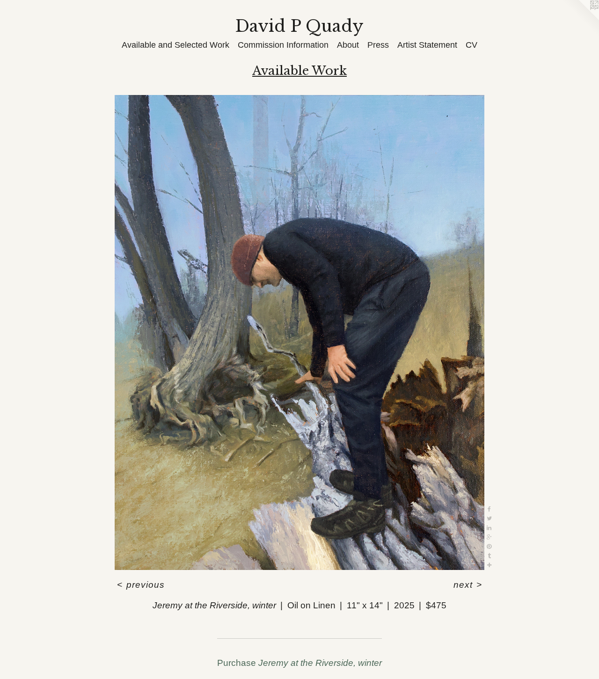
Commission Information (283, 45)
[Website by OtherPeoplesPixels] (580, 18)
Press (378, 45)
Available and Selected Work (175, 45)
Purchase (299, 663)
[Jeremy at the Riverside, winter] (299, 332)
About (348, 45)
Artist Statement (427, 45)
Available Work (299, 70)
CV (471, 45)
